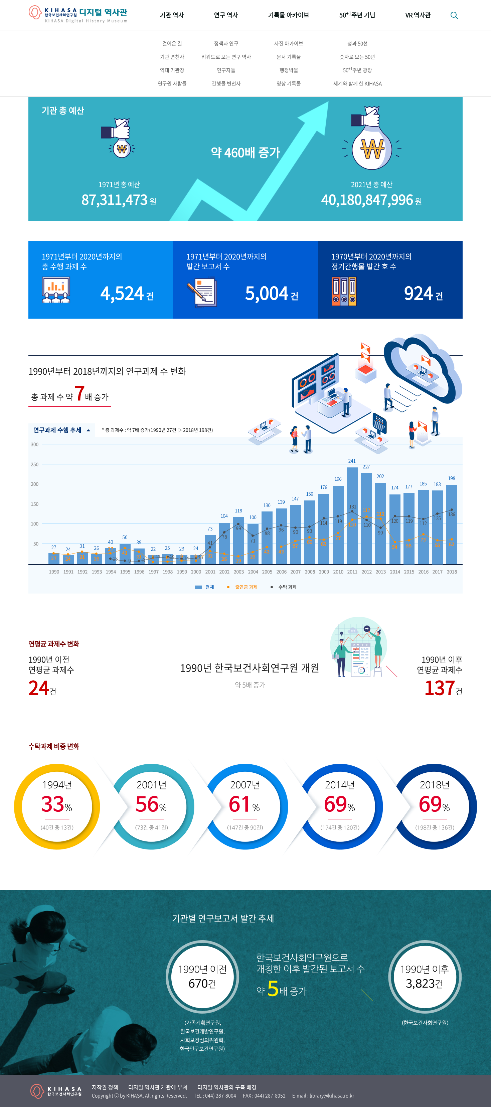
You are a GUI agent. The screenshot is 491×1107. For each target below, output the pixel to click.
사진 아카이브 (288, 43)
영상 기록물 (289, 83)
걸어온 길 (172, 43)
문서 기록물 (289, 56)
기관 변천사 (172, 56)
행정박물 (289, 70)
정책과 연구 (226, 43)
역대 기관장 (172, 70)
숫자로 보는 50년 (357, 56)
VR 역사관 (418, 14)
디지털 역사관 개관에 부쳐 (157, 1087)
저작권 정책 (105, 1087)
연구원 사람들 (172, 83)
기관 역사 (172, 14)
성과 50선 (357, 43)
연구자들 (226, 70)
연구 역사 (226, 14)
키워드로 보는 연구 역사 (226, 56)
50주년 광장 (357, 70)
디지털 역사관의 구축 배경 (227, 1087)
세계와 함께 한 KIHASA (357, 83)
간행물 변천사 (226, 83)
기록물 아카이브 (288, 14)
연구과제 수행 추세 (57, 429)
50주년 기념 (357, 14)
